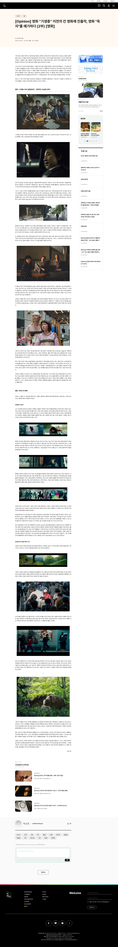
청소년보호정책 (27, 904)
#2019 (25, 834)
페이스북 (49, 923)
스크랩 (33, 40)
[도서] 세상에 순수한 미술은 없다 (89, 156)
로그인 (92, 1)
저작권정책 (26, 901)
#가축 (39, 838)
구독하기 (92, 907)
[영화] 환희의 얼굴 (85, 191)
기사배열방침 (27, 894)
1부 (16, 56)
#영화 (32, 834)
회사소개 (105, 1)
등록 (67, 860)
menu (113, 5)
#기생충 (50, 834)
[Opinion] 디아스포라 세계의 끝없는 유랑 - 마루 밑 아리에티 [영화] (95, 134)
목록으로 (43, 872)
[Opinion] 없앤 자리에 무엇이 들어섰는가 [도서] (90, 263)
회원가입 (98, 1)
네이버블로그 (55, 923)
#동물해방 (18, 838)
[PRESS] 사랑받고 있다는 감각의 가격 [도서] (90, 169)
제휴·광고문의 (45, 896)
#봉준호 (44, 834)
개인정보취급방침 (28, 892)
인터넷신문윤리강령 (28, 899)
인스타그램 (62, 923)
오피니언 (18, 16)
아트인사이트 (5, 6)
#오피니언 (18, 834)
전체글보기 (112, 1)
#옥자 (38, 834)
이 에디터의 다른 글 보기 (37, 823)
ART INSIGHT (9, 894)
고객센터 (44, 894)
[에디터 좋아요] (70, 823)
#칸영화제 (53, 838)
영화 (24, 16)
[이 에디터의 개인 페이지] (22, 38)
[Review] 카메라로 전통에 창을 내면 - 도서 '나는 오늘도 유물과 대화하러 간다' (91, 251)
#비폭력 (45, 838)
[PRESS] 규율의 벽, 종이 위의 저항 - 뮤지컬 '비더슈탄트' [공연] (90, 216)
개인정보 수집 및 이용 (98, 901)
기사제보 (44, 899)
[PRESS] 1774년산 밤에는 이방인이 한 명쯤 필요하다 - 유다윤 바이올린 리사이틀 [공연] (90, 204)
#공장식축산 (32, 838)
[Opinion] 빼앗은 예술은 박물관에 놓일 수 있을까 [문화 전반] (85, 134)
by (18, 38)
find (104, 5)
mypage (109, 5)
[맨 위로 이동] (112, 941)
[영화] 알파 (84, 226)
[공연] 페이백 (84, 179)
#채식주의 (58, 834)
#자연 (25, 838)
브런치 (69, 923)
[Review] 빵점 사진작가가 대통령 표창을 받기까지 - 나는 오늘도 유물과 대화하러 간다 (90, 239)
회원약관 (26, 896)
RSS (26, 906)
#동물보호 (66, 834)
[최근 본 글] (99, 5)
